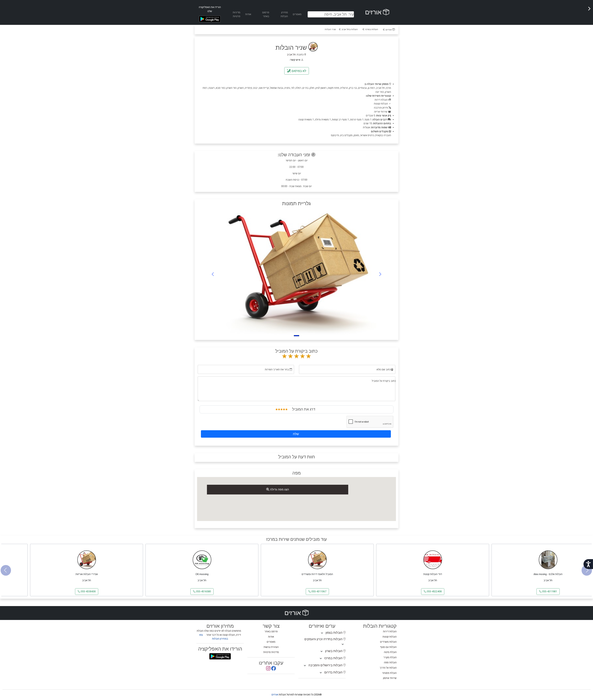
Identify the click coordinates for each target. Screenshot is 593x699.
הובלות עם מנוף (388, 647)
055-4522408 (434, 591)
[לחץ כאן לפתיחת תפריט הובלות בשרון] (321, 651)
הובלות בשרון (334, 651)
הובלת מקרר (390, 657)
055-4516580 (203, 591)
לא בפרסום (298, 71)
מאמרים (297, 14)
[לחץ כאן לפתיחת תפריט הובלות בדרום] (321, 673)
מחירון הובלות (284, 14)
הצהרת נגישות (271, 647)
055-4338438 (88, 591)
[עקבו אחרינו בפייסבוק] (273, 669)
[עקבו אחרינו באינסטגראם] (268, 669)
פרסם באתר (271, 631)
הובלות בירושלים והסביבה (325, 665)
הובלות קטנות (390, 636)
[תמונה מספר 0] (296, 335)
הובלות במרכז (371, 29)
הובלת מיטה (390, 652)
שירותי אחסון (390, 678)
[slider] (281, 409)
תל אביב (291, 54)
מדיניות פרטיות (236, 14)
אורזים (374, 12)
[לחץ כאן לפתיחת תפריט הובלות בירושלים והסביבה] (305, 666)
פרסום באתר (265, 14)
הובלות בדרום (333, 672)
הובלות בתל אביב (349, 29)
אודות (248, 14)
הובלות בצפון (334, 632)
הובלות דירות (390, 631)
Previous (6, 570)
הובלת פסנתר (389, 673)
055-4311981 (549, 591)
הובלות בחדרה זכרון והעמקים (323, 639)
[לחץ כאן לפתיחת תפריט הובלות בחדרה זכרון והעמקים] (343, 644)
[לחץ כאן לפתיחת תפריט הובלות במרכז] (321, 658)
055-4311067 (318, 591)
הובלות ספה (390, 662)
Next (587, 570)
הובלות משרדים (388, 641)
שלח (296, 434)
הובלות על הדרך (388, 667)
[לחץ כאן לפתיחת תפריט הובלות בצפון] (322, 633)
